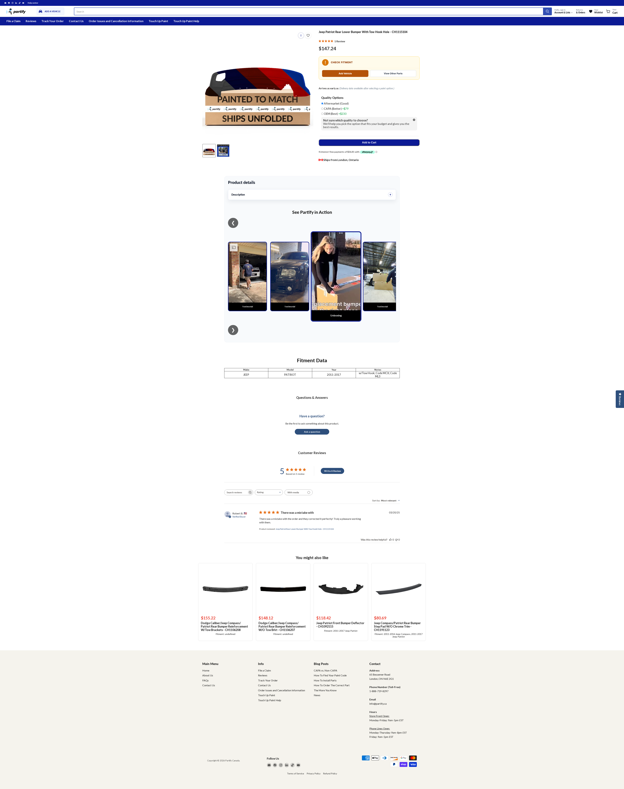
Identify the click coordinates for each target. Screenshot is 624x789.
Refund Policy (330, 773)
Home (205, 670)
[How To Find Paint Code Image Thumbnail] (223, 150)
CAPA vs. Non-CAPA (325, 670)
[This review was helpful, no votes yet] (390, 539)
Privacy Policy (313, 773)
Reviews (31, 21)
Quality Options (332, 97)
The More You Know (325, 690)
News (317, 695)
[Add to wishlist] (308, 35)
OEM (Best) (334, 113)
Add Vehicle (345, 73)
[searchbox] (235, 492)
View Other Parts (393, 73)
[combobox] (269, 492)
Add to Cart (369, 142)
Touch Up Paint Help (186, 21)
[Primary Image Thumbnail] (209, 150)
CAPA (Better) (336, 108)
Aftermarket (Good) (336, 103)
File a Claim (13, 21)
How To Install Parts (325, 680)
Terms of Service (295, 773)
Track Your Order (52, 21)
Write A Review (332, 471)
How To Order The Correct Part (332, 685)
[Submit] (547, 11)
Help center (33, 3)
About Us (207, 675)
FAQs (205, 680)
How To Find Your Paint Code (330, 675)
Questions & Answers (312, 397)
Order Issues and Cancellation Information (116, 21)
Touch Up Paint (158, 21)
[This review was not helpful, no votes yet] (396, 539)
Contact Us (76, 21)
